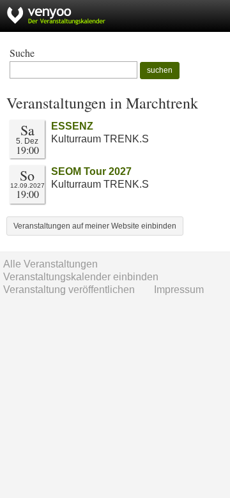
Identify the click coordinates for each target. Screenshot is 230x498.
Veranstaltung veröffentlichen (69, 289)
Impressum (179, 289)
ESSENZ (72, 126)
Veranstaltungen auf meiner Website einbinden (94, 226)
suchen (159, 70)
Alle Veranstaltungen (50, 264)
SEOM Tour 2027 (91, 171)
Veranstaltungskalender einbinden (80, 276)
